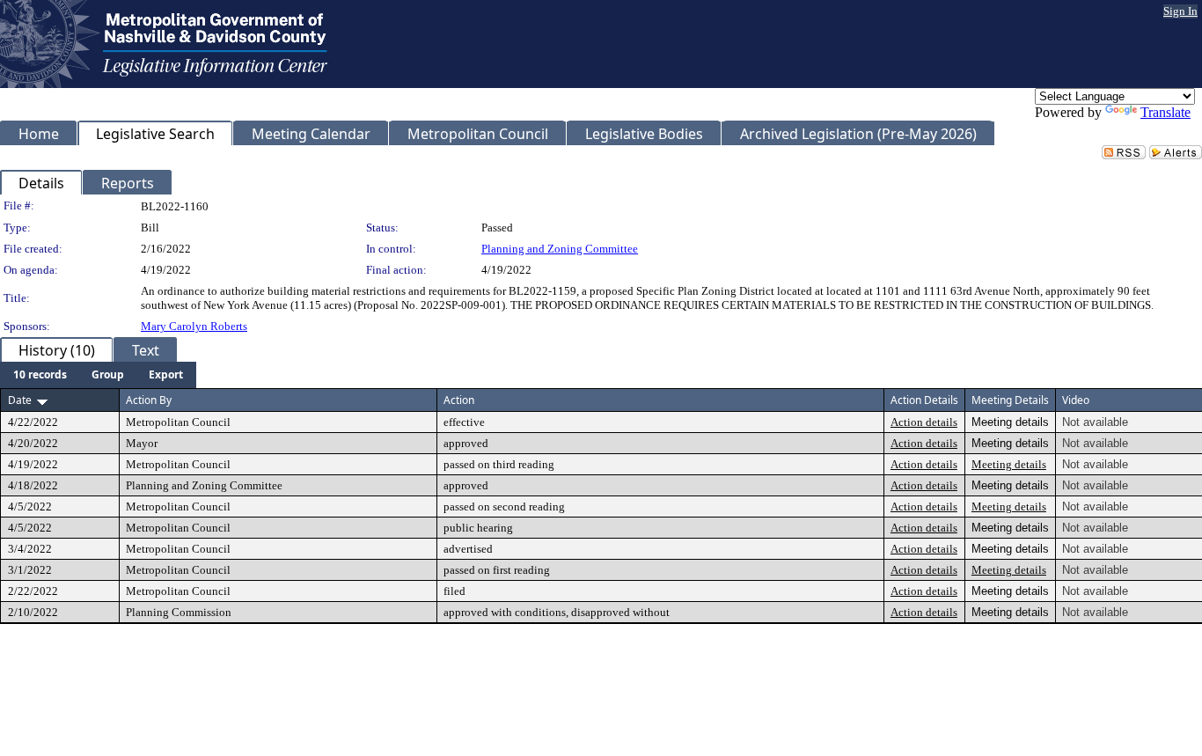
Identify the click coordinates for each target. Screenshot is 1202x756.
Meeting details (1008, 464)
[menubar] (98, 375)
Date (20, 400)
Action (458, 400)
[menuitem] (40, 375)
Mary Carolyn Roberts (194, 326)
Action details (924, 422)
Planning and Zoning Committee (559, 248)
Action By (149, 400)
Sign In (1180, 11)
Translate (1165, 112)
